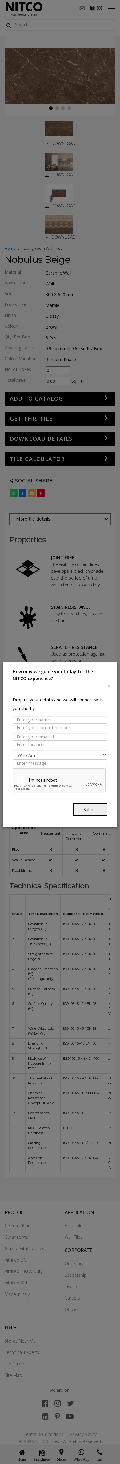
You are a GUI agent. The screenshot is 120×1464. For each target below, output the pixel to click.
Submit (90, 809)
